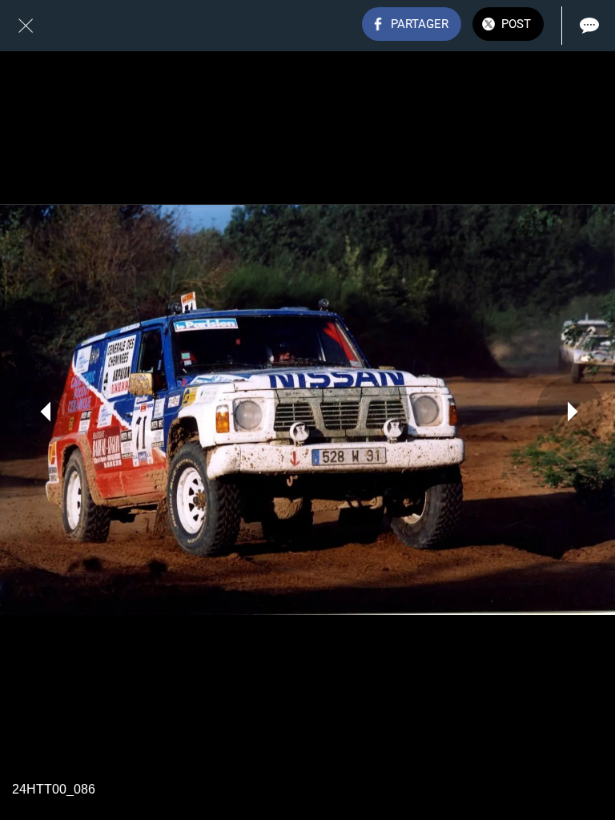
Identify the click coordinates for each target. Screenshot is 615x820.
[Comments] (589, 25)
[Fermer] (25, 25)
